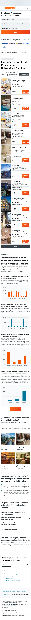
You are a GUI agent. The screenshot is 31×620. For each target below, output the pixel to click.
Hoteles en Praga (6, 594)
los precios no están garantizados (9, 605)
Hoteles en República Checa (8, 592)
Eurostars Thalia (16, 214)
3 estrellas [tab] (16, 428)
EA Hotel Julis (15, 165)
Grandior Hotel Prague (18, 113)
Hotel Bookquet (16, 230)
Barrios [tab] (14, 565)
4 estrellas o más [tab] (6, 428)
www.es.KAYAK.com (7, 591)
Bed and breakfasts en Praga (10, 574)
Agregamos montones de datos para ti (12, 613)
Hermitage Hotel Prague (18, 198)
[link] (15, 409)
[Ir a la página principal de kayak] (10, 8)
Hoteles (14, 591)
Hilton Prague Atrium (17, 130)
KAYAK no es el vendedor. (9, 610)
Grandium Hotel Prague (18, 80)
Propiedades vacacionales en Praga (12, 580)
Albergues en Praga (8, 576)
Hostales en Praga (8, 578)
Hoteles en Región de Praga (21, 592)
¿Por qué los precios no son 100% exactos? (13, 615)
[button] (2, 8)
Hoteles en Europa (22, 591)
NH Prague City (16, 181)
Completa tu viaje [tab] (23, 565)
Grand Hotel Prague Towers (19, 97)
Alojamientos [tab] (6, 565)
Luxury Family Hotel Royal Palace (19, 148)
